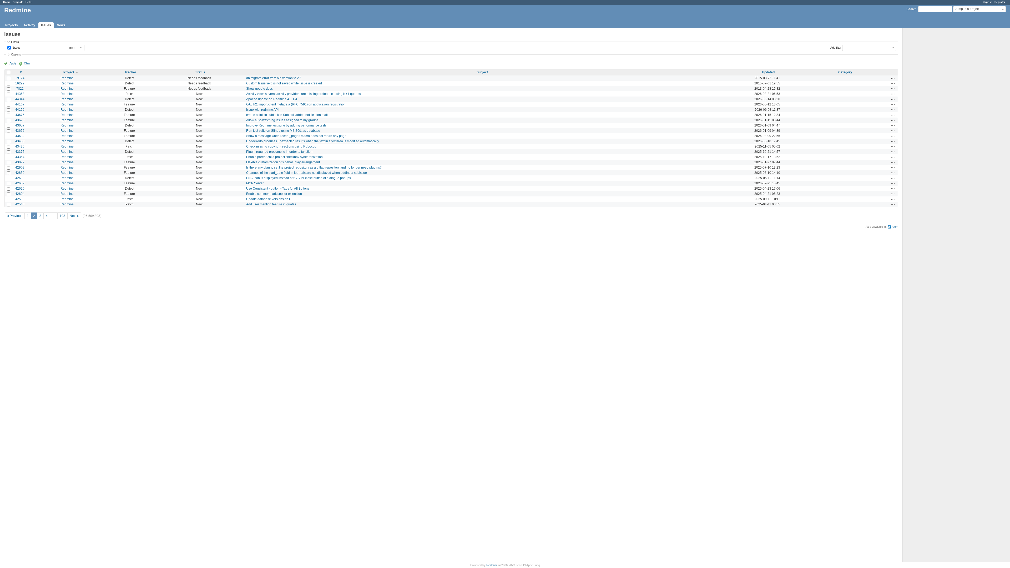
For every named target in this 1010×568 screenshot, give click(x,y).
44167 (19, 104)
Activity (29, 25)
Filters (15, 41)
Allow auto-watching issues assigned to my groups (282, 120)
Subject (482, 72)
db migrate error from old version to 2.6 (273, 78)
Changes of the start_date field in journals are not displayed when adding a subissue (306, 173)
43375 (19, 152)
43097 (19, 162)
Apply (13, 63)
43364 (19, 157)
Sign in (987, 2)
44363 (19, 94)
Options (16, 54)
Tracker (130, 72)
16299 (19, 83)
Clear (27, 63)
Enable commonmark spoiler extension (274, 194)
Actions (893, 78)
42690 (19, 178)
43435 (19, 146)
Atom (895, 226)
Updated (768, 72)
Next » (74, 216)
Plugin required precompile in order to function (279, 152)
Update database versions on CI (269, 199)
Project (68, 72)
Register (999, 2)
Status (16, 47)
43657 (19, 125)
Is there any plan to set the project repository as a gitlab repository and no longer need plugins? (314, 167)
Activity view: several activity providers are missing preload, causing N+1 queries (303, 94)
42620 (19, 188)
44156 (19, 109)
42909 (19, 167)
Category (845, 72)
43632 (19, 136)
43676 (19, 115)
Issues (46, 25)
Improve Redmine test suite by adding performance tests (286, 125)
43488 (19, 141)
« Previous (14, 216)
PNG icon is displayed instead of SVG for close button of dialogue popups (298, 178)
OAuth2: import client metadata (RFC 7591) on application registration (296, 104)
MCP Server (255, 183)
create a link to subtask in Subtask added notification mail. (287, 115)
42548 (19, 204)
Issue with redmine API (262, 109)
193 (62, 216)
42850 (19, 173)
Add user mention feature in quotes (271, 204)
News (61, 25)
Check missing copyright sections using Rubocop (281, 146)
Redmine (67, 78)
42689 (19, 183)
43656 (19, 131)
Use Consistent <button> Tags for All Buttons (277, 188)
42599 (19, 199)
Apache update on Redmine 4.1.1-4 (271, 99)
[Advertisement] (929, 111)
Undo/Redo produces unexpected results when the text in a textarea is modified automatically (312, 141)
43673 (19, 120)
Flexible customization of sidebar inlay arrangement (283, 162)
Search (911, 9)
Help (28, 2)
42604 (19, 194)
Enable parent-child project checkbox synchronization (284, 157)
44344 (19, 99)
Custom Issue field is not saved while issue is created (284, 83)
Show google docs (259, 88)
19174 (19, 78)
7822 (20, 88)
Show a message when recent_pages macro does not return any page (296, 136)
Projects (18, 2)
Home (7, 2)
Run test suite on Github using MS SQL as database (283, 131)
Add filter (835, 47)
